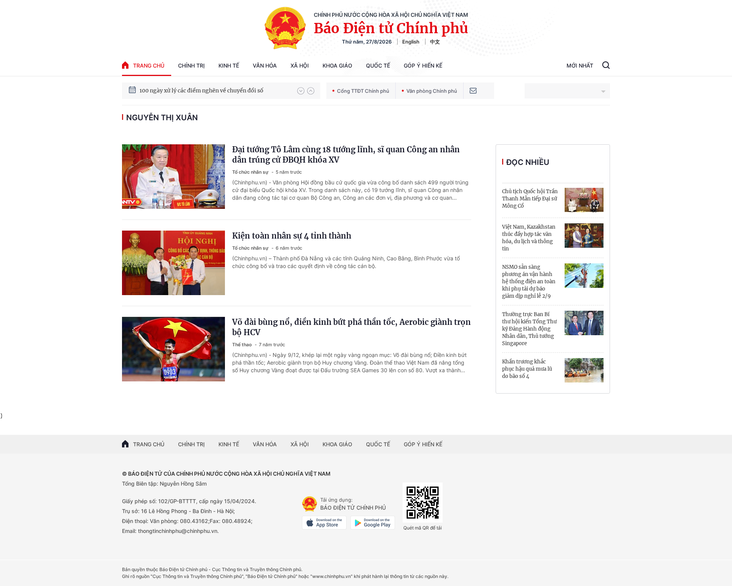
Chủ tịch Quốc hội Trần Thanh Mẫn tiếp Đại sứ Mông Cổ (530, 198)
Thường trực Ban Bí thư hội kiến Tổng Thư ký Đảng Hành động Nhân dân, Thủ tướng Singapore (529, 329)
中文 (435, 42)
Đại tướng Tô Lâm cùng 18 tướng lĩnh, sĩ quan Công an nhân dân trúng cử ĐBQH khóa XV (346, 155)
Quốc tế (378, 65)
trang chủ (148, 65)
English (410, 42)
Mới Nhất (580, 65)
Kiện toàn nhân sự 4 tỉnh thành (291, 236)
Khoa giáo (337, 65)
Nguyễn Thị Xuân (162, 117)
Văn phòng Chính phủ (431, 91)
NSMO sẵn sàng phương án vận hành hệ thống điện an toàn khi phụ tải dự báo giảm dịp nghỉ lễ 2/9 (528, 281)
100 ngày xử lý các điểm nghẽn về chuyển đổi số (201, 90)
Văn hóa (265, 65)
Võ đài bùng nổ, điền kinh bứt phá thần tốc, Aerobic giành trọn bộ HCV (351, 327)
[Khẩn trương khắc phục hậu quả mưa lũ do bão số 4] (584, 370)
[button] (301, 91)
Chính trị (191, 65)
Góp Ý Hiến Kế (423, 65)
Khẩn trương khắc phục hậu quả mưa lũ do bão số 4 (527, 368)
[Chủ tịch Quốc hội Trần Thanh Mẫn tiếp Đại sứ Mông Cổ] (584, 200)
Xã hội (300, 65)
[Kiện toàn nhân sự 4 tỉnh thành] (173, 263)
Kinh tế (228, 65)
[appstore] (324, 522)
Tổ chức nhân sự (251, 172)
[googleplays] (372, 522)
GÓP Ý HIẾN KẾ (423, 444)
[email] (473, 90)
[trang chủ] (309, 504)
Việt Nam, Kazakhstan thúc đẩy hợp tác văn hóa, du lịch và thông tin (528, 238)
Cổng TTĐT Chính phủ (363, 91)
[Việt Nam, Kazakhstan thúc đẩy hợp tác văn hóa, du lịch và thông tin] (584, 235)
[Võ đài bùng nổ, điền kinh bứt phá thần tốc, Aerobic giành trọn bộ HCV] (173, 349)
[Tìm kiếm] (606, 66)
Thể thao (242, 344)
